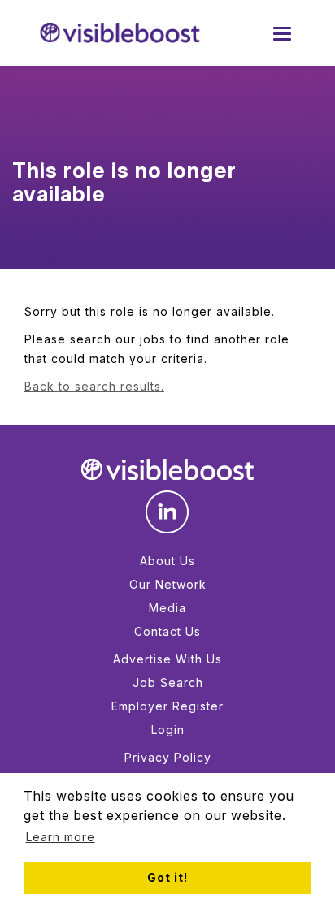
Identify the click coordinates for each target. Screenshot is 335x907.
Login (168, 729)
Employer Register (167, 706)
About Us (167, 561)
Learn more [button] (60, 837)
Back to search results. (94, 386)
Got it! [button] (167, 877)
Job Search (168, 682)
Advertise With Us (167, 659)
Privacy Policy (167, 757)
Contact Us (167, 631)
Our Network (168, 584)
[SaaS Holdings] (120, 33)
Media (167, 608)
